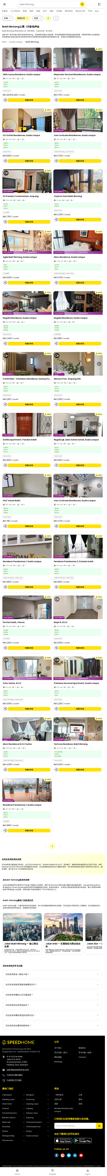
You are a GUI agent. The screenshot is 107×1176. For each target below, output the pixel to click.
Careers (82, 1057)
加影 (52, 11)
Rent (4, 41)
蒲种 (31, 11)
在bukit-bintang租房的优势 (16, 879)
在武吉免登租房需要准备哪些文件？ (21, 984)
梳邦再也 (69, 11)
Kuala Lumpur (16, 41)
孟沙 (45, 11)
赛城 (25, 11)
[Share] (5, 99)
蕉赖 (38, 11)
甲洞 (90, 11)
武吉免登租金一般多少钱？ (17, 974)
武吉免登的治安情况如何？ (17, 1005)
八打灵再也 (15, 11)
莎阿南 (59, 11)
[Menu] (4, 4)
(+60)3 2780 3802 (15, 1075)
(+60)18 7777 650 (14, 1080)
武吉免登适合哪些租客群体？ (18, 1025)
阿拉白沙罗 (80, 11)
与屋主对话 (29, 100)
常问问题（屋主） (61, 1052)
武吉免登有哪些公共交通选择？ (19, 994)
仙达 (97, 11)
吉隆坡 (5, 11)
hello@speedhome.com (18, 1069)
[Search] (82, 4)
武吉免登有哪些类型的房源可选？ (20, 1015)
